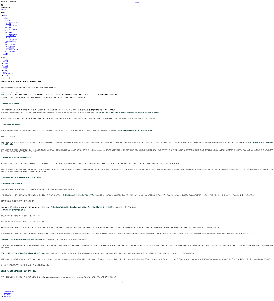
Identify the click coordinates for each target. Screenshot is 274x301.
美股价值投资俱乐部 (11, 41)
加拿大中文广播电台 (11, 44)
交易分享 (5, 67)
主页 (4, 17)
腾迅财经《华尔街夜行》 (12, 49)
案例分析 (5, 63)
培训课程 (5, 19)
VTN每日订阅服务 (11, 36)
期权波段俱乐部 (13, 39)
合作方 (5, 42)
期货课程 (8, 27)
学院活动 (5, 53)
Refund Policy (7, 294)
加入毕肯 (5, 72)
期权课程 (8, 24)
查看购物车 (3, 9)
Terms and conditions (9, 291)
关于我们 (5, 15)
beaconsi (137, 2)
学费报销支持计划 (8, 73)
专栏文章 (5, 65)
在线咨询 (5, 70)
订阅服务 (5, 30)
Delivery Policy (7, 296)
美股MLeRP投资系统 (14, 22)
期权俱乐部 (9, 37)
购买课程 (5, 54)
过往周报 (5, 75)
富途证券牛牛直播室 (11, 46)
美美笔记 (5, 68)
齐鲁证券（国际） (10, 51)
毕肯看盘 (5, 60)
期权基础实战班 (13, 25)
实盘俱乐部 (9, 32)
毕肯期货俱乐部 (13, 34)
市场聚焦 (5, 61)
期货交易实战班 (13, 29)
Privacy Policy (7, 293)
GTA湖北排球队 (10, 48)
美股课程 (8, 20)
